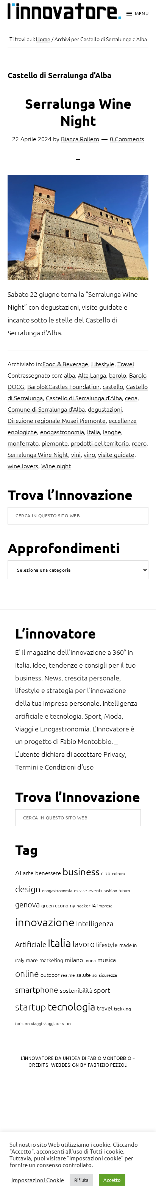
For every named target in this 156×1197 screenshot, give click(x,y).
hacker (83, 905)
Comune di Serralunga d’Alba (46, 409)
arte (28, 872)
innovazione (45, 922)
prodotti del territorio (100, 443)
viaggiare (52, 1023)
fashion (110, 890)
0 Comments (127, 138)
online (27, 973)
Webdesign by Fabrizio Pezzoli (89, 1065)
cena (131, 397)
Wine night (56, 465)
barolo (117, 375)
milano (74, 959)
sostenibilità (76, 990)
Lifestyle (102, 363)
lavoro (84, 944)
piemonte (55, 443)
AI (18, 872)
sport (102, 990)
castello (113, 386)
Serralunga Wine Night (78, 112)
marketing (51, 960)
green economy (58, 905)
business (81, 871)
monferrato (23, 443)
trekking (122, 1009)
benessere (48, 873)
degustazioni (105, 409)
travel (104, 1008)
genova (27, 904)
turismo (22, 1023)
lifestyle (107, 944)
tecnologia (71, 1006)
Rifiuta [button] (81, 1180)
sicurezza (108, 975)
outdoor (50, 974)
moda (90, 960)
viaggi (36, 1023)
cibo (106, 873)
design (28, 889)
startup (30, 1006)
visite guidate (116, 454)
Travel (125, 363)
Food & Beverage (65, 363)
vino (89, 454)
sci (94, 975)
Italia (93, 431)
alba (69, 375)
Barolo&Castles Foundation (63, 386)
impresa (104, 905)
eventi (95, 890)
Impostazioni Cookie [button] (37, 1180)
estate (80, 890)
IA (94, 905)
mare (32, 960)
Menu (141, 13)
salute (83, 974)
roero (139, 443)
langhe (112, 431)
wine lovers (23, 465)
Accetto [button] (112, 1180)
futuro (124, 890)
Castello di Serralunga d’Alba (84, 397)
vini (76, 454)
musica (106, 959)
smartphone (36, 989)
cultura (118, 873)
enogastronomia (62, 431)
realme (68, 975)
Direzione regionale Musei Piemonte (57, 420)
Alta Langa (92, 375)
